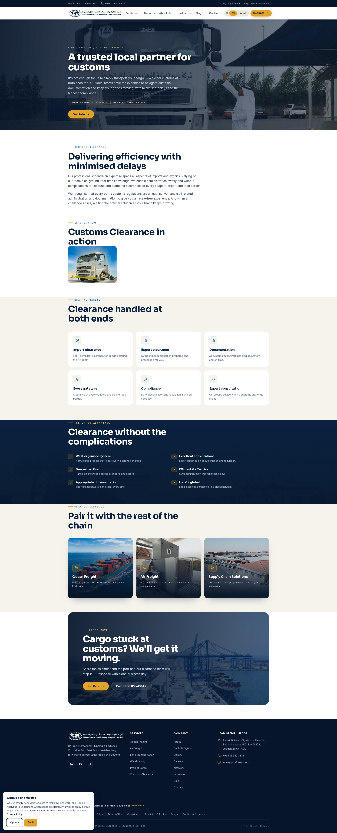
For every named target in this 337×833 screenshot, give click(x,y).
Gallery (178, 754)
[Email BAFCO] (89, 764)
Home (71, 47)
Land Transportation (142, 754)
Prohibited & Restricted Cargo (161, 814)
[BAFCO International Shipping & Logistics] (94, 13)
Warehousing (138, 761)
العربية (243, 13)
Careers (178, 761)
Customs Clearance (141, 774)
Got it (31, 822)
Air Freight (136, 748)
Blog (176, 780)
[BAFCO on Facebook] (80, 764)
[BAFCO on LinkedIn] (71, 764)
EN (233, 13)
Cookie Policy (95, 814)
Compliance (133, 814)
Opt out (14, 822)
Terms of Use (115, 814)
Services (85, 47)
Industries (185, 13)
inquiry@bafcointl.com (236, 762)
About (177, 741)
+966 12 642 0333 (131, 686)
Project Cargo (138, 767)
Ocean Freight (138, 741)
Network (149, 13)
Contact (214, 13)
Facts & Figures (183, 748)
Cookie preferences (194, 814)
